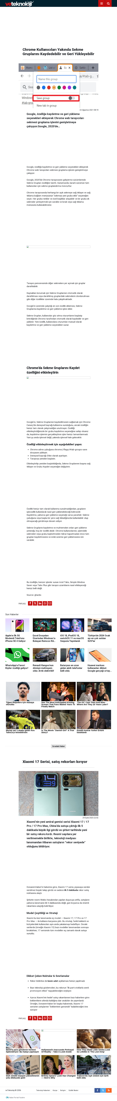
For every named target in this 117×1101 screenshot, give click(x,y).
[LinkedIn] (40, 603)
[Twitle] (35, 603)
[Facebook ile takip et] (97, 1090)
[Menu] (102, 3)
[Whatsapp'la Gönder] (45, 603)
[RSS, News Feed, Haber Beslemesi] (109, 1090)
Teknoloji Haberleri (43, 1090)
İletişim (63, 1090)
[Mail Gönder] (50, 603)
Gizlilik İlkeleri (73, 1090)
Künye (55, 1090)
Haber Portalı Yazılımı (17, 1097)
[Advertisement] (58, 26)
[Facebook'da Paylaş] (30, 603)
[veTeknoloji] (19, 3)
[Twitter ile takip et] (103, 1090)
